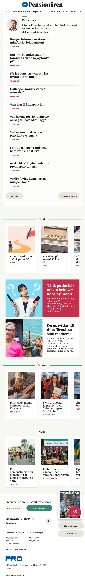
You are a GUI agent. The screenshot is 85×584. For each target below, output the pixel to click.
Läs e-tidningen (71, 526)
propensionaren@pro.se (16, 549)
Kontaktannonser (21, 11)
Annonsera (11, 522)
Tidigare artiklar (69, 196)
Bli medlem (71, 533)
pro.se (8, 568)
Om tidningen (12, 518)
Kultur (74, 11)
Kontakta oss (27, 518)
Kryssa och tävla (40, 11)
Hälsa (65, 11)
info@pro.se (34, 540)
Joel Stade (43, 31)
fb (48, 521)
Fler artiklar (14, 196)
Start (8, 11)
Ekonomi (55, 11)
